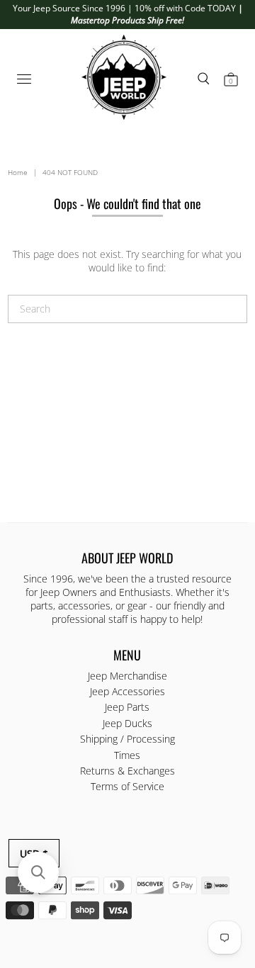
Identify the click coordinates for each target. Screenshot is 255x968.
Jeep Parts (127, 707)
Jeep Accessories (127, 691)
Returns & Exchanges (127, 770)
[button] (38, 872)
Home (18, 172)
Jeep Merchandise (127, 675)
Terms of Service (127, 786)
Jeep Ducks (127, 723)
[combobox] (127, 309)
